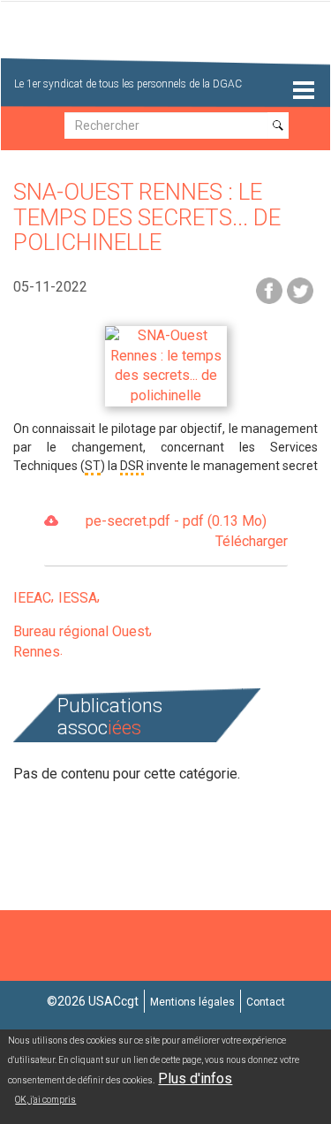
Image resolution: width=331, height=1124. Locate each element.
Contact (265, 1002)
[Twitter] (300, 289)
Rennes (36, 651)
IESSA (77, 597)
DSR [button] (132, 466)
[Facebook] (269, 289)
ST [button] (93, 466)
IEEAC (32, 597)
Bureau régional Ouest (81, 631)
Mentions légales (192, 1002)
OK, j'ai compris (45, 1100)
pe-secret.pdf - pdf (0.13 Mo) (187, 531)
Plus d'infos (195, 1078)
